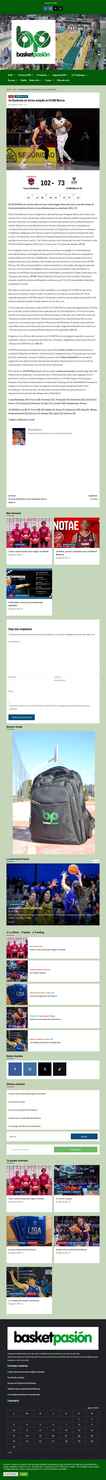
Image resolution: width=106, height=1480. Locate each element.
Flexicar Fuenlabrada (37, 1039)
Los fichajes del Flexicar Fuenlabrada (45, 1042)
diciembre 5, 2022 (17, 105)
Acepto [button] (23, 1474)
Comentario (14, 641)
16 (92, 1430)
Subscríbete (75, 1149)
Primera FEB (24, 75)
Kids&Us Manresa (69, 545)
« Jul (9, 1452)
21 (66, 1435)
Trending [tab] (39, 932)
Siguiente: (93, 497)
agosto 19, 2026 (15, 609)
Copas (48, 80)
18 (27, 1435)
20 (53, 1435)
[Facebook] (45, 8)
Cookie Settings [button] (11, 1474)
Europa (11, 80)
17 (14, 1435)
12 (40, 1430)
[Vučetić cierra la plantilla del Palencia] (17, 1017)
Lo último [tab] (13, 932)
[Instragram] (50, 8)
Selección (34, 80)
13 (53, 1430)
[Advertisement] (53, 470)
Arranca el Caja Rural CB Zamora (43, 996)
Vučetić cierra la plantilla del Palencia (45, 1019)
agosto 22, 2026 (15, 555)
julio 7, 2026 (14, 911)
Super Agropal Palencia (47, 1016)
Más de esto (63, 80)
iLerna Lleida (20, 545)
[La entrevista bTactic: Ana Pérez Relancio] (53, 894)
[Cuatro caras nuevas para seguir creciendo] (29, 533)
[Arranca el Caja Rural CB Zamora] (17, 994)
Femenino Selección (36, 970)
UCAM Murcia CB (21, 96)
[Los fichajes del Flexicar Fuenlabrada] (17, 1040)
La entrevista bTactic (17, 904)
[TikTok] (60, 8)
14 (66, 1430)
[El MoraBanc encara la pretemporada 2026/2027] (29, 584)
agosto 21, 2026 (15, 1253)
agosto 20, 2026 (62, 558)
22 (79, 1435)
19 (40, 1435)
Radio (24, 80)
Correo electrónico (60, 678)
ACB (10, 75)
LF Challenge (78, 75)
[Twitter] (55, 8)
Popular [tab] (26, 932)
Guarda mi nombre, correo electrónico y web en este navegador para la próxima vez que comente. (49, 707)
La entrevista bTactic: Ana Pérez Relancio (28, 908)
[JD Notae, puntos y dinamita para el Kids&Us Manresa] (77, 533)
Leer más (11, 922)
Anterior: (27, 499)
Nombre (12, 677)
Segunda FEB (59, 75)
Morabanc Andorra (22, 596)
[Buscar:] (39, 1136)
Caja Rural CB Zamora (37, 993)
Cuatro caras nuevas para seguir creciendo (28, 551)
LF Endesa (42, 75)
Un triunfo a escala (37, 972)
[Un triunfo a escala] (17, 971)
